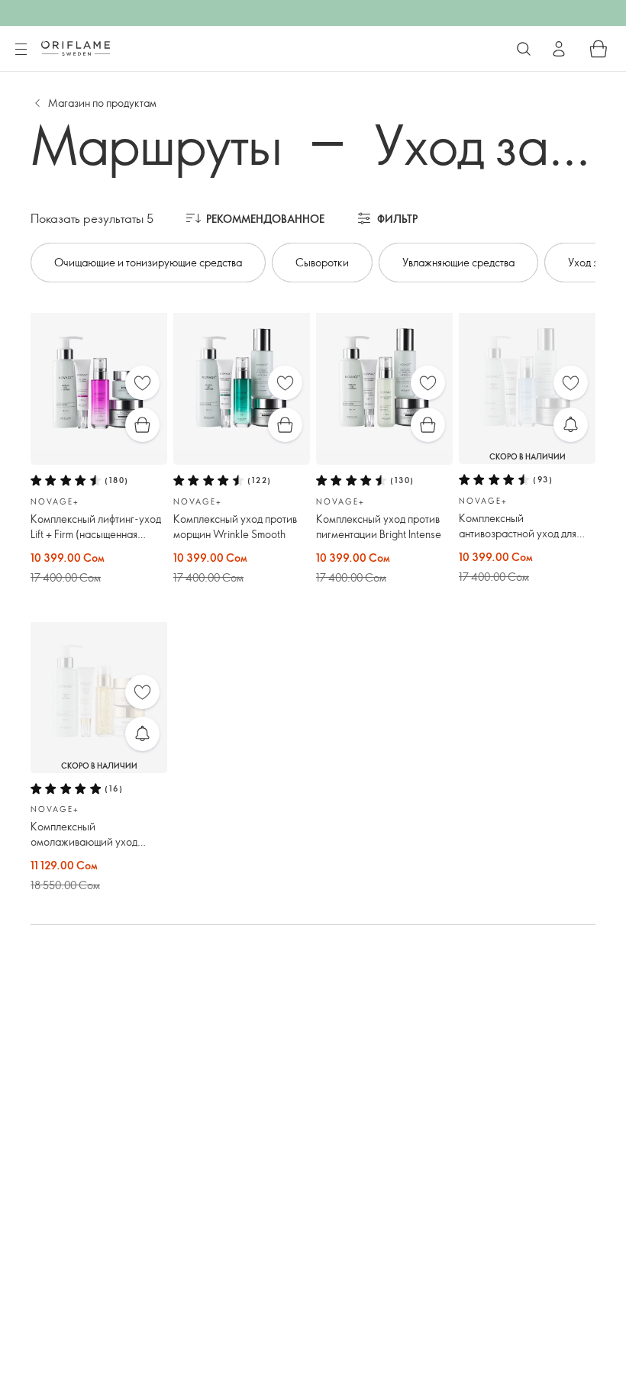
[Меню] (20, 49)
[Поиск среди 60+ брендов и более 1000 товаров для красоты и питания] (523, 48)
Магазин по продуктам (102, 102)
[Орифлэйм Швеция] (75, 48)
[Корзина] (598, 49)
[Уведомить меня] (570, 425)
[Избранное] (142, 383)
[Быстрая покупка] (142, 425)
